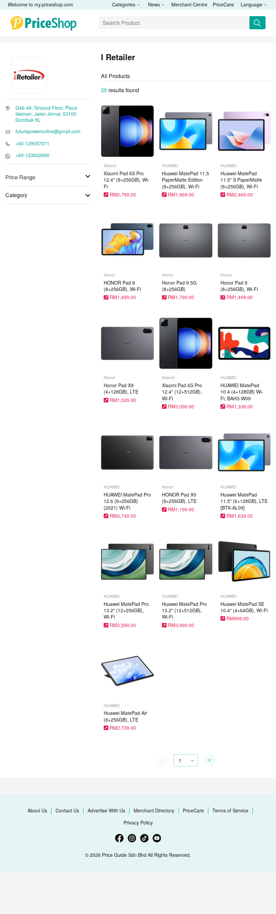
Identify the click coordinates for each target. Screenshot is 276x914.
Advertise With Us (106, 810)
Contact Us (67, 810)
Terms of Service (230, 810)
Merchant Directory (154, 810)
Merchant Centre (189, 4)
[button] (209, 760)
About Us (37, 810)
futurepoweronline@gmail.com (47, 131)
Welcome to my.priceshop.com (40, 4)
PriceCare (223, 4)
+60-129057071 (32, 143)
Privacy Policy (138, 822)
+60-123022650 (32, 155)
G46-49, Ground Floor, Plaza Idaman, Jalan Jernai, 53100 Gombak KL (46, 114)
